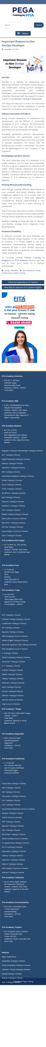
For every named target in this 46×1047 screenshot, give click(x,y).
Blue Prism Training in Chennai (13, 523)
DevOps (7, 270)
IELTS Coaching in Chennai (12, 847)
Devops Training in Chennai (12, 691)
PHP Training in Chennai (11, 510)
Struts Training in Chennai (11, 535)
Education (14, 270)
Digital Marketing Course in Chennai (15, 1046)
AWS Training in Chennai (11, 788)
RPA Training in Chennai (11, 472)
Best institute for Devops (32, 270)
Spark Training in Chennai (11, 1024)
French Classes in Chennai (12, 817)
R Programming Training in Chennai (15, 843)
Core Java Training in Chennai (13, 1020)
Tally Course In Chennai (11, 704)
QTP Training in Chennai (11, 615)
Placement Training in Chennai (13, 661)
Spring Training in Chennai (12, 974)
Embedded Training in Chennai (13, 961)
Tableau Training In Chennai (12, 678)
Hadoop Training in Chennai (12, 463)
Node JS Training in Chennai (12, 864)
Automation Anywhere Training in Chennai (18, 476)
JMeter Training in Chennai (12, 674)
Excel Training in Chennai (11, 687)
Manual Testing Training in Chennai (15, 991)
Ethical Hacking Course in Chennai (15, 838)
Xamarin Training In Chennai (12, 813)
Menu (25, 33)
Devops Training (19, 273)
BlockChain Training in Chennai (13, 834)
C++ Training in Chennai (11, 666)
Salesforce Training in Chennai (13, 467)
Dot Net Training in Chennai (12, 527)
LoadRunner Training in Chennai (14, 623)
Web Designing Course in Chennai (15, 636)
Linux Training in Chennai (11, 1029)
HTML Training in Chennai (11, 489)
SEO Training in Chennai (11, 800)
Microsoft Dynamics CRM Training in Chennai (19, 645)
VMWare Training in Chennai (12, 695)
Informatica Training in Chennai (14, 796)
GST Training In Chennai (11, 455)
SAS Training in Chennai (11, 792)
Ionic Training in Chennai (11, 982)
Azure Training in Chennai (11, 484)
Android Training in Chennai (12, 670)
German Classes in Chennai (12, 700)
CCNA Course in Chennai (11, 1033)
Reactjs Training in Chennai (12, 978)
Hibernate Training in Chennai (13, 683)
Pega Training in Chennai (33, 451)
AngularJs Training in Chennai (13, 451)
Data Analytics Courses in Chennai (15, 531)
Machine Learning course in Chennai (15, 1003)
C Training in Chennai (10, 653)
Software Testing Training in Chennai (16, 619)
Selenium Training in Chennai (13, 501)
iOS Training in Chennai (10, 628)
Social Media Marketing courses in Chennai (18, 809)
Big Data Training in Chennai (13, 632)
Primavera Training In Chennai (13, 999)
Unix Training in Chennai (11, 805)
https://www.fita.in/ (9, 957)
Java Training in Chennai (11, 497)
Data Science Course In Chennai (14, 518)
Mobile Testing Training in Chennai (15, 514)
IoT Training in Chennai (10, 1041)
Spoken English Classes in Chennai (15, 640)
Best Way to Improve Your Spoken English (23, 287)
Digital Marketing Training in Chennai (16, 459)
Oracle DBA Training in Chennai (14, 783)
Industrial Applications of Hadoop (23, 282)
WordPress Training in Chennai (13, 493)
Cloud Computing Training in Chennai (16, 657)
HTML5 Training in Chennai (12, 995)
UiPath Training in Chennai (12, 480)
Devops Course (7, 273)
